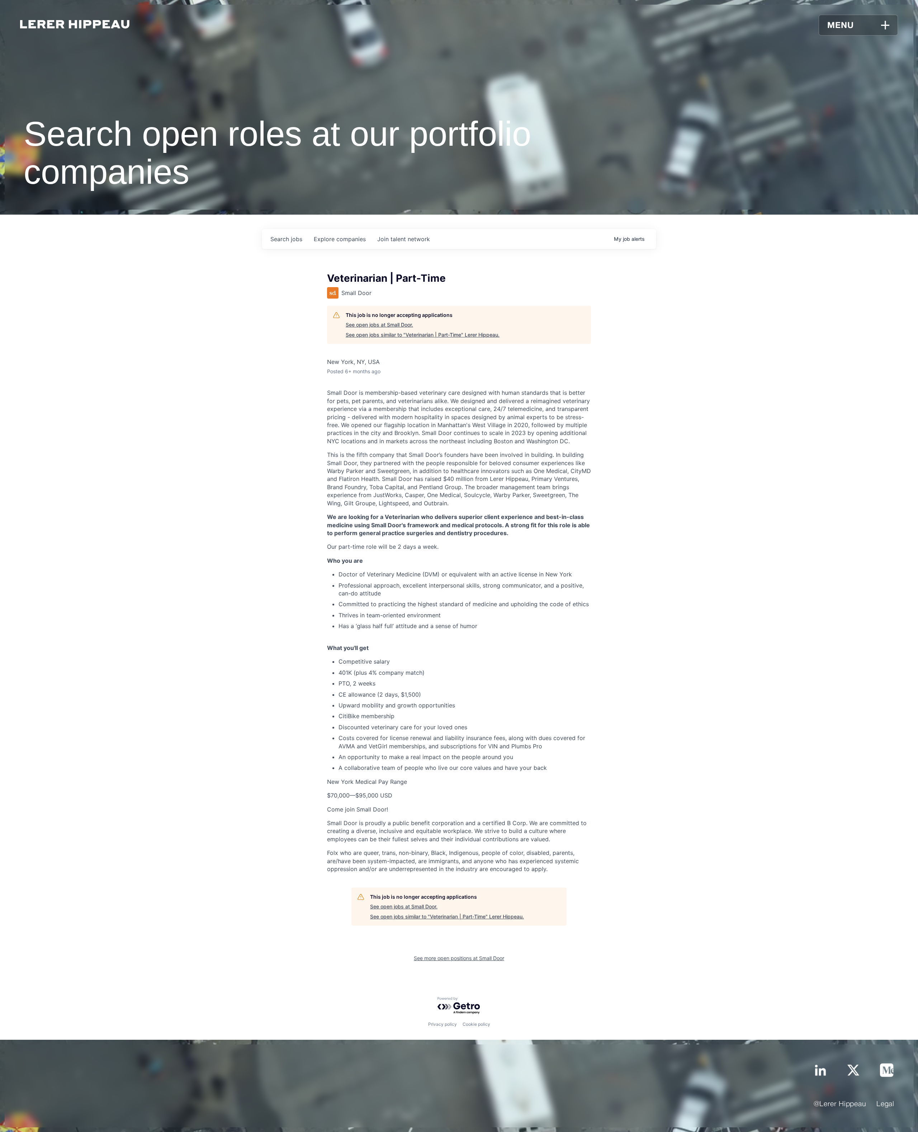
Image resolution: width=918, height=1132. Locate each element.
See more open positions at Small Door (459, 958)
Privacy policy (442, 1024)
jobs (286, 239)
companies (340, 239)
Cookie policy (476, 1024)
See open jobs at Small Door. (379, 325)
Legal (885, 1104)
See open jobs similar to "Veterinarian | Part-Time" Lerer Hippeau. (423, 335)
